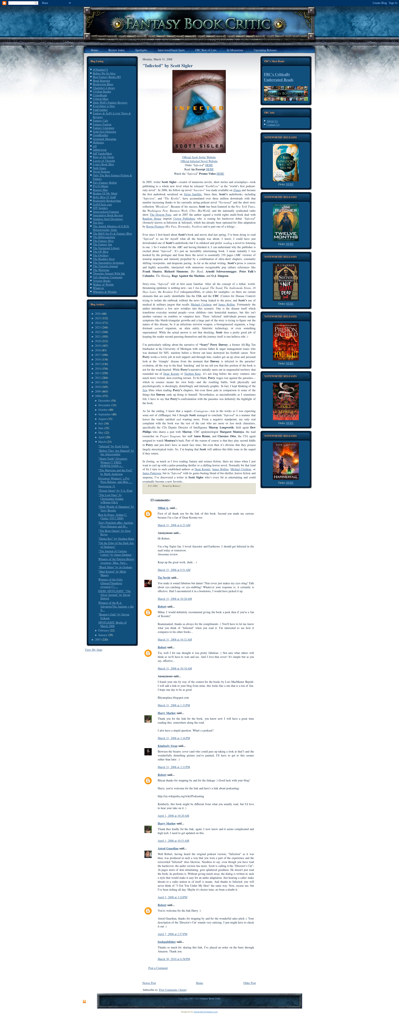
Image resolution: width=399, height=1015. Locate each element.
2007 (98, 639)
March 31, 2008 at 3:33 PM (174, 767)
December (104, 400)
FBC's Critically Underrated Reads (278, 77)
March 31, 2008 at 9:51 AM (174, 570)
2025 (98, 318)
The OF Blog (100, 252)
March (102, 442)
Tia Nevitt (164, 577)
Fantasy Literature (103, 128)
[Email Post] (183, 485)
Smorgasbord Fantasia (106, 212)
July (100, 423)
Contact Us (273, 124)
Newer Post (149, 983)
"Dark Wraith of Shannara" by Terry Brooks (116, 508)
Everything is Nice (104, 106)
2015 (98, 364)
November (104, 405)
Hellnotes (98, 142)
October (103, 410)
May (100, 432)
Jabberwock (100, 150)
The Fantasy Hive (103, 241)
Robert (162, 606)
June (100, 428)
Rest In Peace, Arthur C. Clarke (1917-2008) (112, 516)
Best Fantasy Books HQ (107, 77)
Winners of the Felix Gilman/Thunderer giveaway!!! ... (110, 583)
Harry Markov (167, 713)
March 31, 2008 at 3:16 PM (174, 738)
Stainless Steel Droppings (108, 219)
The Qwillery (101, 255)
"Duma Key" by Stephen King (116, 539)
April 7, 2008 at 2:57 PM (172, 934)
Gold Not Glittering (104, 132)
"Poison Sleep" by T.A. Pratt (115, 491)
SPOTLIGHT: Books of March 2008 (112, 624)
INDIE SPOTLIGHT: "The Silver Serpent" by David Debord (114, 594)
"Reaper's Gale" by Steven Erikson (113, 616)
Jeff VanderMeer (102, 153)
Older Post (249, 983)
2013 (98, 373)
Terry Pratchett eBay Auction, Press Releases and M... (116, 524)
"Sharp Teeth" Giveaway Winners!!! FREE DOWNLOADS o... (112, 462)
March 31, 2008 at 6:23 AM (174, 525)
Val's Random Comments (107, 277)
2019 (98, 346)
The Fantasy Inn (102, 244)
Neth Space (99, 168)
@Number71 (100, 70)
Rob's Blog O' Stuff (104, 197)
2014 (98, 368)
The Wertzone (101, 270)
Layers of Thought (104, 161)
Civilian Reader (102, 91)
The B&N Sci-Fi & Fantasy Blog (112, 233)
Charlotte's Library (104, 88)
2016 (98, 359)
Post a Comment (158, 968)
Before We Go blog (104, 73)
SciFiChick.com (102, 204)
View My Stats (93, 650)
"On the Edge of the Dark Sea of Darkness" (116, 545)
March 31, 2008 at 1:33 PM (174, 705)
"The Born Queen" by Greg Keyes (114, 532)
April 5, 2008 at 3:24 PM (172, 897)
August (102, 419)
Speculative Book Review (108, 215)
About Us (272, 121)
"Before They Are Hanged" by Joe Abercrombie (116, 452)
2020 (98, 341)
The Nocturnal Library (106, 248)
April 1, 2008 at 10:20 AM (173, 816)
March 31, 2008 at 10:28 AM (175, 599)
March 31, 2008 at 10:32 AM (175, 639)
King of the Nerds (103, 157)
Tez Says (98, 222)
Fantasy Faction (102, 124)
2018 (98, 350)
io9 (95, 146)
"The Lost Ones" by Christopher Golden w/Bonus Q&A (110, 498)
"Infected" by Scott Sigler (113, 446)
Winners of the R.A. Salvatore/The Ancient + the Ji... (116, 606)
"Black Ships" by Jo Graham (115, 567)
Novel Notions (101, 171)
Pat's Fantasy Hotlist (105, 182)
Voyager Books (102, 281)
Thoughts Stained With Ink (109, 273)
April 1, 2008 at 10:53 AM (173, 841)
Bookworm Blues (103, 84)
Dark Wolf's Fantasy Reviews (110, 102)
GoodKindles (100, 135)
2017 (98, 355)
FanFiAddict (100, 110)
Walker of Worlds (103, 284)
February (103, 630)
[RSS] (84, 1001)
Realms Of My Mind (105, 193)
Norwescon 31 (106, 486)
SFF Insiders (100, 208)
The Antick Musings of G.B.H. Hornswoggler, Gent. (111, 228)
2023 (98, 327)
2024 (98, 323)
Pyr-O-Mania (100, 186)
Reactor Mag (100, 190)
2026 (98, 314)
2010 (98, 387)
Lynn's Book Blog (103, 164)
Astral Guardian (168, 848)
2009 (98, 391)
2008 (98, 396)
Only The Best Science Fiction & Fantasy (112, 177)
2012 (98, 378)
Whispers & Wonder (105, 292)
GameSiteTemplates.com (206, 1012)
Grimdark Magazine (104, 139)
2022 (98, 332)
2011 (98, 382)
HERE (290, 184)
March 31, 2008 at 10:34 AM (175, 668)
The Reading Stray (104, 259)
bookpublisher (167, 941)
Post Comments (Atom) (173, 990)
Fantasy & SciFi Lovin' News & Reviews (112, 115)
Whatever (98, 288)
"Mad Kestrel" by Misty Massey (112, 573)
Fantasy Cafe (100, 121)
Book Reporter (101, 81)
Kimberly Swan (167, 746)
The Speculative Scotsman (108, 263)
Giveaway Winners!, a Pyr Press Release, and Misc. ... (115, 480)
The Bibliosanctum (104, 237)
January (102, 635)
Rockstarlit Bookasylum (107, 201)
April (101, 437)
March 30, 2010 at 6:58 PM (174, 959)
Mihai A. (163, 508)
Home (199, 983)
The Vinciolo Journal (105, 266)
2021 (98, 336)
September (104, 414)
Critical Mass (100, 99)
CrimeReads (100, 95)
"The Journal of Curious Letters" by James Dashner (115, 553)
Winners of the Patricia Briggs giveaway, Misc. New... (116, 561)
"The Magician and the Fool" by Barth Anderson (115, 472)
